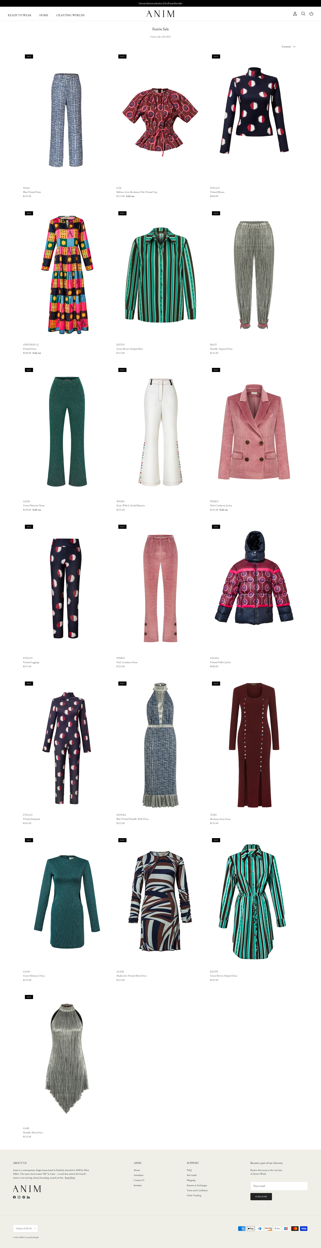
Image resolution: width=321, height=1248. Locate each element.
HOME (43, 15)
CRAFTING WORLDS (70, 15)
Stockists (138, 1185)
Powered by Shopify (32, 1237)
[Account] (294, 14)
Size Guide (192, 1175)
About (137, 1170)
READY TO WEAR (19, 15)
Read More (70, 1177)
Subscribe (261, 1196)
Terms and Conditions (197, 1190)
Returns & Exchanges (197, 1185)
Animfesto (138, 1175)
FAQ (189, 1170)
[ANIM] (160, 13)
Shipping (191, 1180)
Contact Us (139, 1180)
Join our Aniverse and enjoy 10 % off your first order (160, 3)
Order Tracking (194, 1195)
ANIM (21, 1237)
